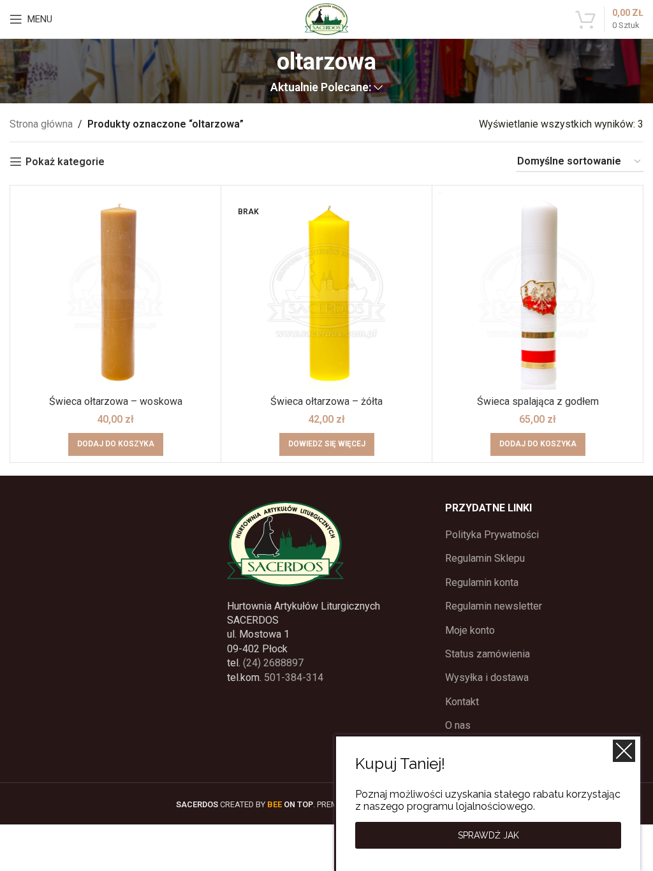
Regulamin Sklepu (485, 558)
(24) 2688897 (273, 663)
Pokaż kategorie (65, 162)
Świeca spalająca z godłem (538, 401)
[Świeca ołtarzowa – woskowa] (115, 291)
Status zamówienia (487, 654)
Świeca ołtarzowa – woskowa (115, 401)
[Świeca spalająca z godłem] (537, 291)
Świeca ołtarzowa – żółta (326, 401)
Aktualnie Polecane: (320, 88)
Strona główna (41, 124)
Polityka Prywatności (492, 535)
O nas (458, 725)
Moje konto (470, 630)
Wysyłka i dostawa (487, 677)
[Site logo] (326, 18)
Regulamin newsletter (493, 606)
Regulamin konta (481, 582)
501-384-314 (293, 677)
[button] (115, 444)
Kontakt (462, 702)
